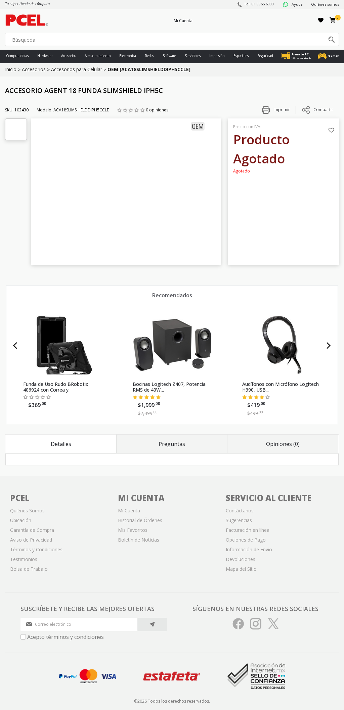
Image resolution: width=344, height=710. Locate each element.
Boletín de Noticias (138, 540)
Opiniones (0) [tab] (283, 444)
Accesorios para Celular (76, 69)
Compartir (323, 109)
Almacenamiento (98, 55)
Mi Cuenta (183, 20)
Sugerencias (239, 520)
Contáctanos (240, 510)
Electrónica (127, 55)
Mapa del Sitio (241, 569)
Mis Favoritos (132, 530)
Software (169, 55)
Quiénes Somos (27, 510)
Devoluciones (240, 559)
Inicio (10, 69)
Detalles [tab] (61, 444)
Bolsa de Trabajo (29, 569)
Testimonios (23, 559)
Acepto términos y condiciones (65, 637)
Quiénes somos (325, 4)
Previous (15, 345)
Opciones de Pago (246, 540)
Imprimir (281, 109)
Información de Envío (249, 549)
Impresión (217, 55)
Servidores (193, 55)
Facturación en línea (247, 530)
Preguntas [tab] (172, 444)
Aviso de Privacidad (31, 540)
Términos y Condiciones (36, 549)
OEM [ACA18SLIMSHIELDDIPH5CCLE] (149, 69)
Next (329, 345)
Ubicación (20, 520)
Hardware (44, 55)
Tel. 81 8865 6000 (259, 3)
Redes (149, 55)
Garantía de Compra (32, 530)
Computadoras (17, 55)
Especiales (241, 55)
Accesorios (68, 55)
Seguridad (265, 55)
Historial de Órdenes (140, 520)
